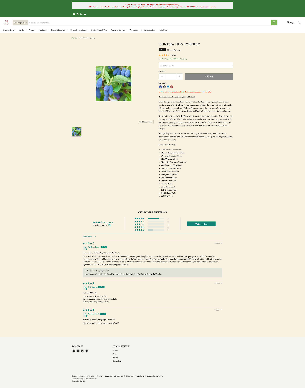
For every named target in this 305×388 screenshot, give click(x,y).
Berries (22, 30)
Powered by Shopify (78, 381)
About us (82, 376)
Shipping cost (118, 376)
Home (74, 38)
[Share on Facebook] (160, 86)
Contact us (129, 376)
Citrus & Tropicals (58, 30)
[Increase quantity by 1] (180, 76)
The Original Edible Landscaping (174, 58)
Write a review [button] (201, 224)
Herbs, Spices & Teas (99, 30)
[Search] (274, 22)
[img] (88, 243)
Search (115, 357)
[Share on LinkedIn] (168, 86)
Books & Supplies (148, 30)
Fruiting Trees (8, 30)
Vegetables (134, 30)
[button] (139, 218)
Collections (117, 361)
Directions (90, 376)
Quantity (162, 71)
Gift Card (163, 30)
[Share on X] (164, 86)
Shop (115, 354)
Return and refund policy (155, 376)
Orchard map (139, 376)
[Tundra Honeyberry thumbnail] (76, 132)
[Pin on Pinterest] (171, 86)
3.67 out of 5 (110, 222)
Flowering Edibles (118, 30)
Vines (31, 30)
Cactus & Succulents (78, 30)
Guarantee (108, 376)
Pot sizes (99, 376)
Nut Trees (43, 30)
